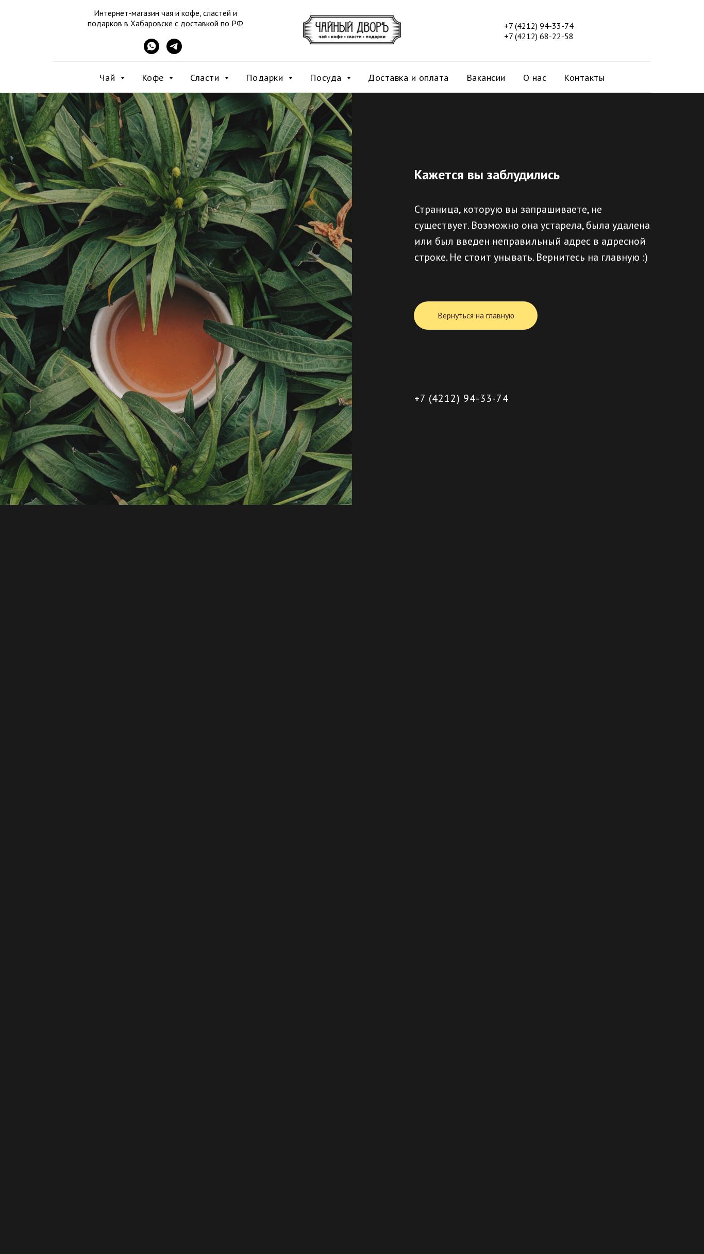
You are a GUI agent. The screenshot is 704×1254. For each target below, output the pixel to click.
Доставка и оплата (408, 77)
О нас (535, 77)
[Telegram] (174, 51)
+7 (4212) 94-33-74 (461, 398)
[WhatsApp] (151, 51)
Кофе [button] (154, 77)
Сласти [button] (206, 77)
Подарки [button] (266, 77)
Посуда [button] (327, 77)
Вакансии (486, 77)
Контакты (584, 77)
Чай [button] (108, 77)
